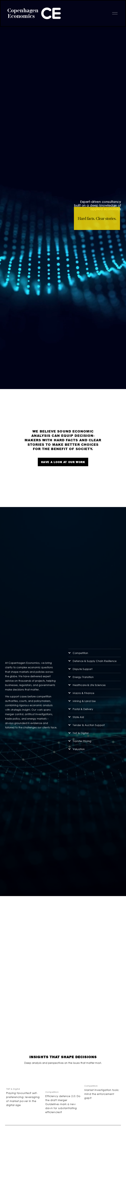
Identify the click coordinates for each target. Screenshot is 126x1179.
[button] (115, 1072)
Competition (52, 1092)
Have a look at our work (63, 462)
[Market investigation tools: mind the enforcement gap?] (102, 1079)
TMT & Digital (13, 1089)
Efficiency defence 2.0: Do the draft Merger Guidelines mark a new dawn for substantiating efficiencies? (63, 1104)
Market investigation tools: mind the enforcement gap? (101, 1094)
